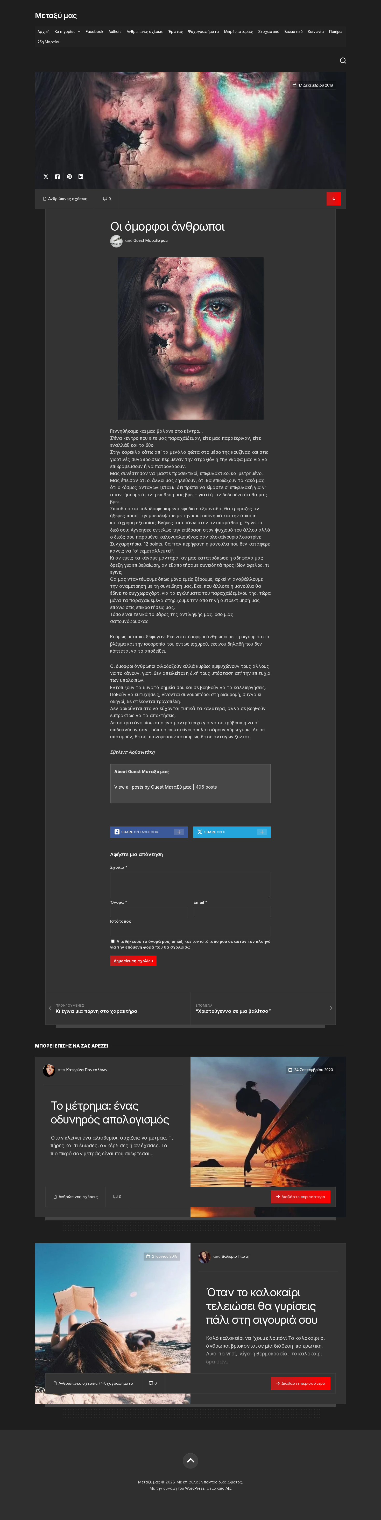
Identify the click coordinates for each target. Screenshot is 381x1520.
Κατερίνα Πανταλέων (87, 1069)
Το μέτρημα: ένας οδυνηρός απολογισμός (110, 1112)
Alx (228, 1488)
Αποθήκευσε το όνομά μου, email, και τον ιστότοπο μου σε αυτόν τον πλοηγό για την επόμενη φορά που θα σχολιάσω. (190, 944)
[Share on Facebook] (57, 177)
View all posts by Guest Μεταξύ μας (153, 787)
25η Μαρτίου (49, 42)
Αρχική (44, 31)
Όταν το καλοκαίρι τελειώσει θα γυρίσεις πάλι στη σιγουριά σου (261, 1306)
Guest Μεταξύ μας (150, 240)
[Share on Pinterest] (69, 177)
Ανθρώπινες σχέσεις (145, 31)
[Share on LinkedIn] (81, 177)
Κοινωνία (316, 31)
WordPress (195, 1488)
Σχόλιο (118, 867)
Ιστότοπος (120, 921)
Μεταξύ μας (56, 15)
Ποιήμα (335, 31)
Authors (115, 31)
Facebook (94, 31)
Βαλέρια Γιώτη (235, 1256)
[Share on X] (47, 177)
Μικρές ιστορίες (238, 31)
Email (200, 902)
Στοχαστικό (268, 31)
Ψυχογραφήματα (203, 31)
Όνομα (118, 902)
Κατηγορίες (65, 31)
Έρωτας (175, 31)
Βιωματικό (294, 31)
